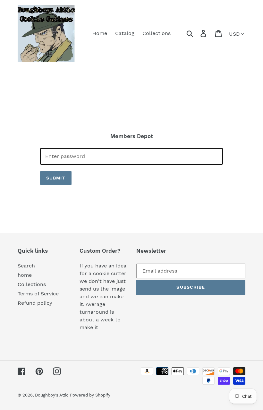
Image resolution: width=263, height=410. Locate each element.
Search (26, 266)
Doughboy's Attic (51, 395)
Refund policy (35, 303)
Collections (32, 284)
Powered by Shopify (90, 395)
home (25, 275)
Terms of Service (38, 294)
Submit (55, 177)
